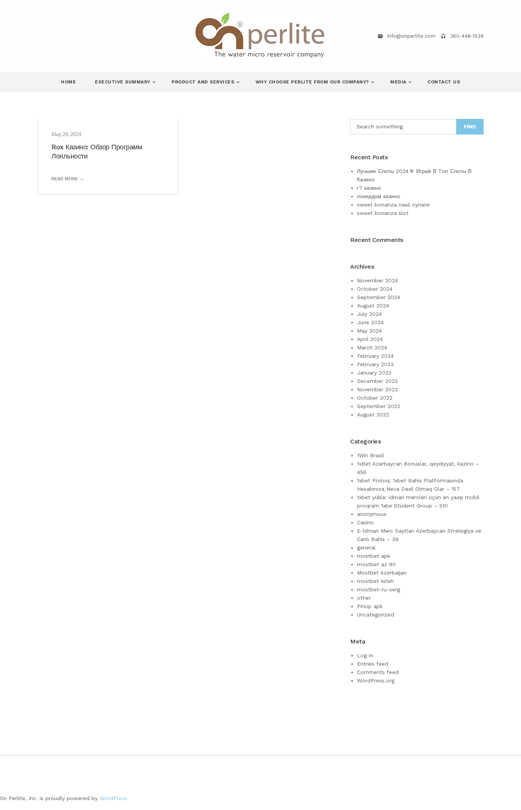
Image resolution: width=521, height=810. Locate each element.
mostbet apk (373, 556)
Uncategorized (375, 615)
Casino (365, 522)
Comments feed (378, 672)
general (366, 547)
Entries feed (372, 664)
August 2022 (373, 414)
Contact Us (444, 82)
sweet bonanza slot (382, 213)
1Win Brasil (370, 455)
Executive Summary (123, 82)
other (364, 598)
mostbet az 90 (376, 564)
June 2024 (370, 322)
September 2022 (378, 406)
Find (470, 127)
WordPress (113, 798)
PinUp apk (370, 606)
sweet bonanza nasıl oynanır (393, 205)
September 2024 (378, 297)
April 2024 (370, 339)
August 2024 (373, 306)
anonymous (371, 514)
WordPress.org (375, 680)
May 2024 (369, 331)
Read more (64, 178)
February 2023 (375, 364)
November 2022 (377, 389)
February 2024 (375, 356)
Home (68, 82)
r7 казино (369, 188)
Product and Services (204, 82)
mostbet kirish (375, 581)
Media (399, 82)
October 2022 (374, 398)
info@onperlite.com (411, 36)
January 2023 (374, 373)
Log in (365, 655)
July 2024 (369, 314)
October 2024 (374, 289)
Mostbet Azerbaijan (382, 573)
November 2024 (377, 280)
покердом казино (378, 196)
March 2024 (372, 347)
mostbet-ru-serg (378, 589)
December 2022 (377, 381)
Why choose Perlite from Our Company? (313, 82)
